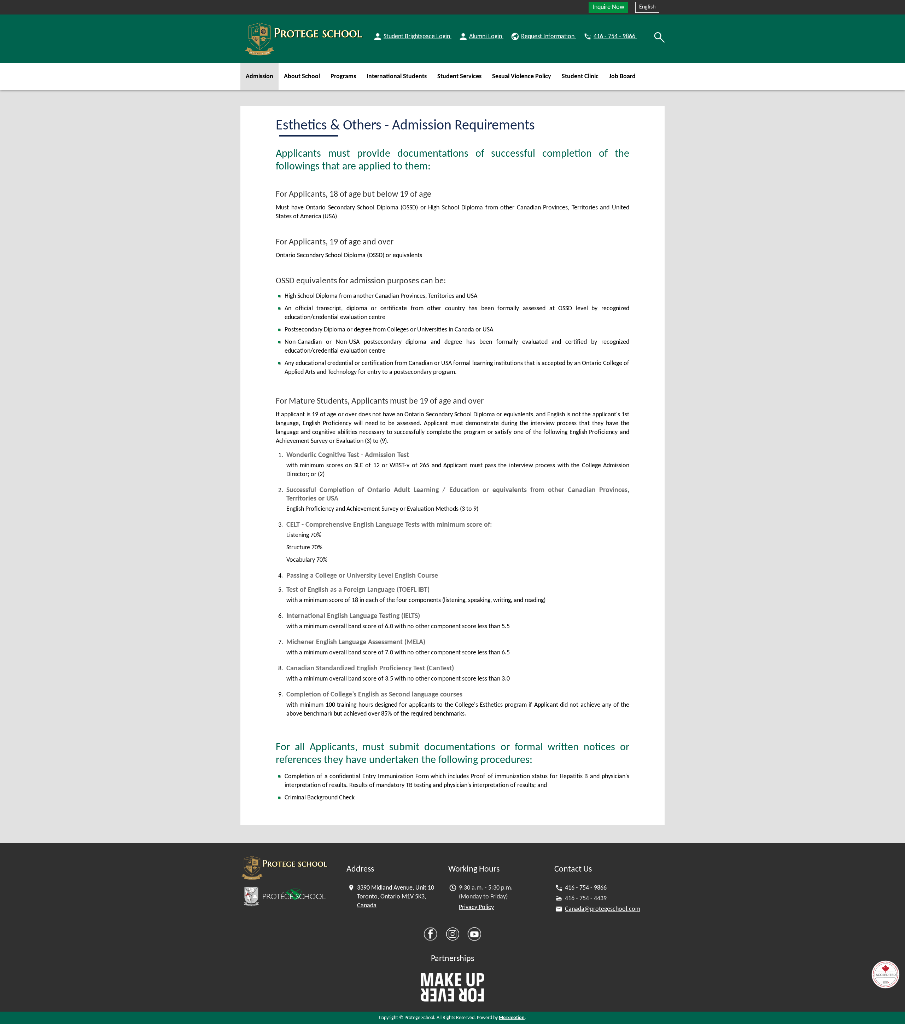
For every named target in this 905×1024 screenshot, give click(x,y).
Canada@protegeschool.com (602, 909)
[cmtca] (885, 974)
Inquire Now (608, 7)
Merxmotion (512, 1017)
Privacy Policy (476, 907)
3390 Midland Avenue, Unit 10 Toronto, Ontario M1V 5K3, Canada (395, 897)
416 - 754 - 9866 (586, 888)
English (647, 7)
